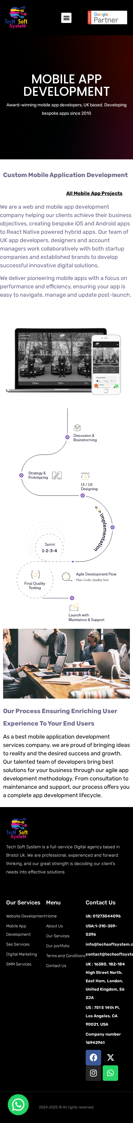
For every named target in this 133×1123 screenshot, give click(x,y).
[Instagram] (93, 1073)
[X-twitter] (110, 1057)
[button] (66, 18)
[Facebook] (93, 1057)
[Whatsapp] (110, 1073)
